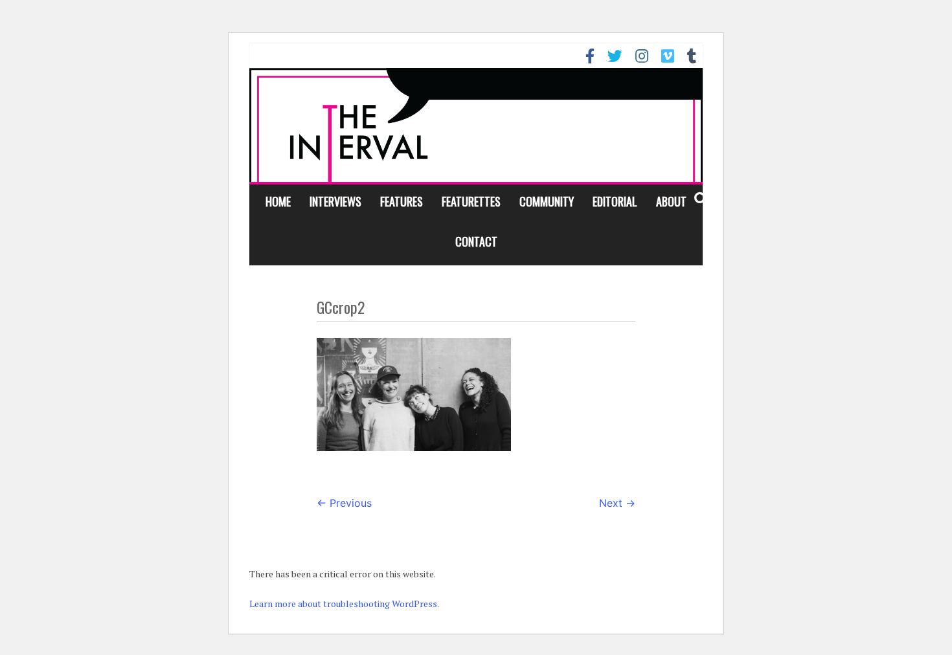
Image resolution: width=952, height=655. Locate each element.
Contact (476, 241)
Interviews (335, 201)
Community (546, 201)
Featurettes (471, 201)
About (671, 201)
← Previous (344, 502)
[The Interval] (476, 124)
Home (278, 201)
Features (401, 201)
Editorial (615, 201)
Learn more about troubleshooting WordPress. (344, 603)
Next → (617, 502)
